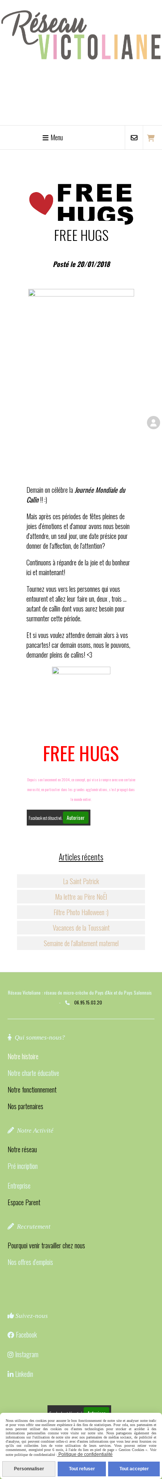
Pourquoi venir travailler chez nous (46, 1245)
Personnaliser (29, 1468)
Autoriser (76, 817)
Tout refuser (82, 1468)
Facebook (26, 1334)
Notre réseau (22, 1149)
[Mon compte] (153, 422)
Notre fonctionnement (32, 1089)
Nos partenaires (25, 1106)
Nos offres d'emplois (30, 1262)
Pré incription (23, 1166)
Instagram (26, 1354)
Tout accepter (134, 1468)
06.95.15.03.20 (88, 1002)
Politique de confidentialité (85, 1454)
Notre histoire (23, 1056)
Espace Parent (24, 1202)
